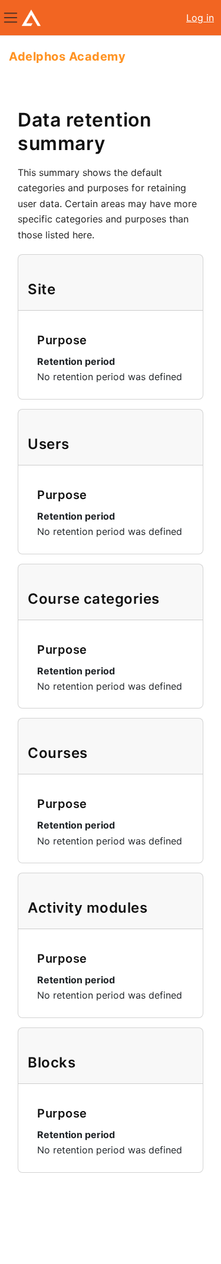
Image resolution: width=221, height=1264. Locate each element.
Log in (200, 18)
